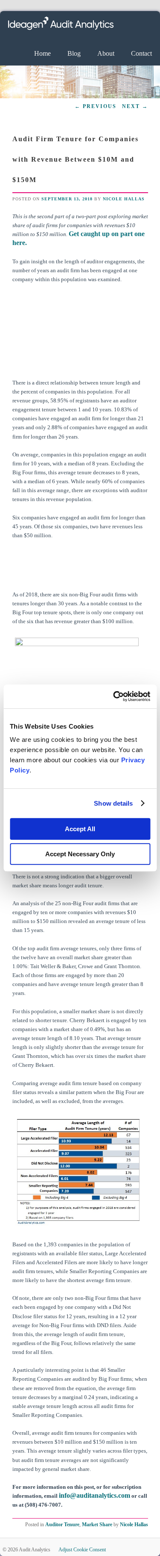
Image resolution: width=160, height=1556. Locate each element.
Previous (95, 106)
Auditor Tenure (62, 1525)
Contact (141, 53)
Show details (113, 803)
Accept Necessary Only (80, 854)
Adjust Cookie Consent (82, 1550)
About (105, 53)
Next (135, 106)
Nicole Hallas (124, 199)
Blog (74, 53)
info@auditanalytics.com (94, 1495)
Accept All (80, 828)
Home (42, 53)
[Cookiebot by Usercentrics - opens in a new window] (114, 696)
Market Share (97, 1525)
